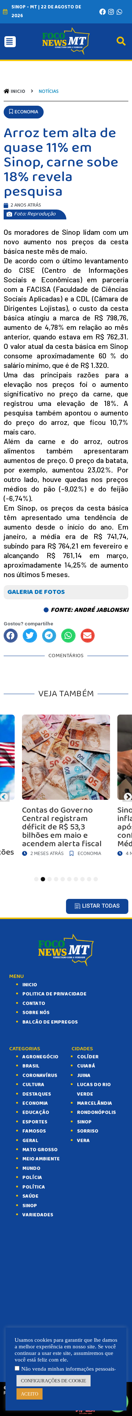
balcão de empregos (50, 1022)
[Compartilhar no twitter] (30, 636)
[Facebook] (102, 11)
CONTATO (33, 1003)
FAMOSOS (34, 1131)
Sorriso (87, 1131)
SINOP (29, 1206)
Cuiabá (86, 1066)
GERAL (30, 1141)
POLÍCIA (32, 1178)
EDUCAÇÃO (35, 1112)
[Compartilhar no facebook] (11, 636)
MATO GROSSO (40, 1150)
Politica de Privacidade (54, 994)
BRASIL (31, 1066)
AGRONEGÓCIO (40, 1057)
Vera (83, 1141)
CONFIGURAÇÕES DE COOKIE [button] (53, 1380)
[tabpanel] (66, 787)
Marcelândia (94, 1103)
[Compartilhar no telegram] (49, 636)
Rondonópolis (96, 1112)
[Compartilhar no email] (88, 636)
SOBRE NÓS (36, 1013)
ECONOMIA (35, 1103)
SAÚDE (30, 1196)
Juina (84, 1076)
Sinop (84, 1122)
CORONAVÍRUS (39, 1076)
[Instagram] (111, 11)
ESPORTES (34, 1122)
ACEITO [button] (29, 1394)
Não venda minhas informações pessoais (67, 1369)
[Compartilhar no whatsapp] (68, 636)
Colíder (88, 1057)
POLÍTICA (33, 1187)
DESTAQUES (36, 1094)
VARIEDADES (37, 1215)
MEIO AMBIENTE (41, 1159)
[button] (24, 112)
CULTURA (33, 1085)
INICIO (29, 985)
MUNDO (31, 1168)
